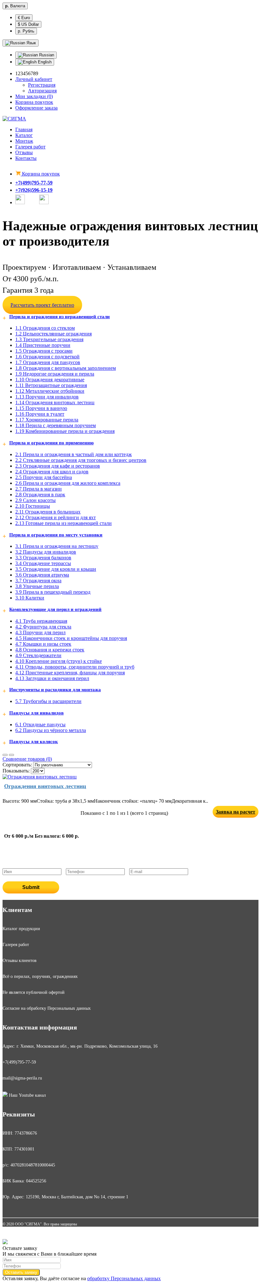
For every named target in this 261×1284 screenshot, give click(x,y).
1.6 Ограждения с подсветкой (47, 356)
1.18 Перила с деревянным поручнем (55, 425)
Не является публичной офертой (34, 992)
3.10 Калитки (29, 597)
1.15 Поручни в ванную (41, 408)
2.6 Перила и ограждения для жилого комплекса (67, 483)
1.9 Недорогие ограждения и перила (54, 374)
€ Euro (24, 17)
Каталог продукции (21, 928)
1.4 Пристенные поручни (42, 345)
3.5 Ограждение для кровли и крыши (55, 569)
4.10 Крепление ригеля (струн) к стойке (58, 661)
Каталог (24, 135)
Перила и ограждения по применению (51, 442)
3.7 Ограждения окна (38, 580)
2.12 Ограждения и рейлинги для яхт (55, 517)
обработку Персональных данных (124, 1278)
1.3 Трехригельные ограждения (49, 339)
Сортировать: (17, 764)
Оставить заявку (21, 1272)
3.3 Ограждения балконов (43, 557)
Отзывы (24, 152)
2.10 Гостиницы (32, 506)
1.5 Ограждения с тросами (44, 351)
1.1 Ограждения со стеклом (45, 328)
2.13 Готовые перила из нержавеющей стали (63, 523)
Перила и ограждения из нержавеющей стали (59, 316)
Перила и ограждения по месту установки (55, 534)
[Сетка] (11, 755)
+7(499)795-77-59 (34, 182)
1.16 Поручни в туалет (39, 414)
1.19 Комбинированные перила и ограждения (65, 431)
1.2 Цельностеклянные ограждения (53, 333)
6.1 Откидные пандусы (40, 724)
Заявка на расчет (235, 811)
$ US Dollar (28, 24)
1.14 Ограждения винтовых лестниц (55, 402)
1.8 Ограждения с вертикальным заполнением (65, 368)
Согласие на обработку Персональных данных (47, 1008)
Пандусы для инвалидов (36, 712)
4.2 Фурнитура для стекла (43, 626)
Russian (46, 55)
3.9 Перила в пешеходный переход (52, 592)
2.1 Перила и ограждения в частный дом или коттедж (73, 454)
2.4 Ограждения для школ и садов (51, 471)
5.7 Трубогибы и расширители (48, 701)
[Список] (5, 755)
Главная (23, 129)
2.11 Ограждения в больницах (48, 511)
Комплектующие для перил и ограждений (55, 609)
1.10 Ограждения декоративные (49, 379)
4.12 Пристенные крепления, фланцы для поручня (70, 672)
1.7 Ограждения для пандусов (47, 362)
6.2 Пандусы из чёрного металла (50, 730)
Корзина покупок (40, 173)
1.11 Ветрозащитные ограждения (51, 385)
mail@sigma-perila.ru (22, 1078)
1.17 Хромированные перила (46, 419)
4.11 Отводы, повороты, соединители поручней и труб (74, 667)
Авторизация (42, 90)
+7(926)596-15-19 (34, 190)
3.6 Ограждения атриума (42, 574)
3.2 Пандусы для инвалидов (45, 552)
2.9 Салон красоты (35, 500)
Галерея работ (30, 146)
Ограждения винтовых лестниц (45, 786)
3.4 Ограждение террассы (43, 563)
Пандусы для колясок (33, 741)
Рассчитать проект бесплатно (42, 305)
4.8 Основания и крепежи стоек (49, 649)
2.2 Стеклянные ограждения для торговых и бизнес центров (80, 460)
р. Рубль (26, 31)
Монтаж (24, 141)
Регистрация (41, 85)
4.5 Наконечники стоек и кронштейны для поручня (71, 638)
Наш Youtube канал (27, 1095)
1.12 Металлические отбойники (49, 391)
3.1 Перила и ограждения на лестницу (56, 546)
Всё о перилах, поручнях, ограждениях (40, 976)
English (44, 62)
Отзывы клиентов (20, 960)
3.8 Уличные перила (37, 586)
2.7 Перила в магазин (38, 488)
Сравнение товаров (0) (27, 759)
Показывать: (16, 770)
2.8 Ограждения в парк (40, 494)
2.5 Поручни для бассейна (43, 477)
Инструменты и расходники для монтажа (55, 689)
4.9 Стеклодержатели (38, 655)
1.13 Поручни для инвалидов (47, 396)
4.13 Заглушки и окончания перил (52, 678)
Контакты (26, 158)
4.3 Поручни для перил (40, 632)
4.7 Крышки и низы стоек (43, 644)
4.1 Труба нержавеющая (41, 621)
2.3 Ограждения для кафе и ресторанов (57, 466)
